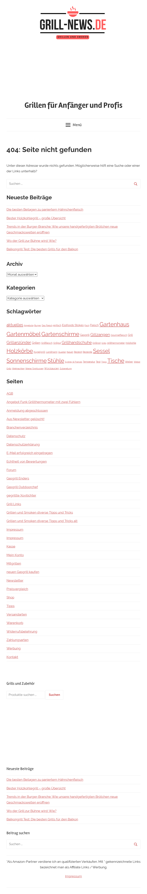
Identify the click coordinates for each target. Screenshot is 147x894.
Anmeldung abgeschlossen (27, 410)
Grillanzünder (19, 342)
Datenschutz (16, 436)
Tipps (104, 362)
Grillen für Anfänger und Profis (73, 105)
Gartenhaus (114, 324)
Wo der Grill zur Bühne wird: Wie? (31, 241)
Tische (115, 360)
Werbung (14, 648)
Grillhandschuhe (77, 342)
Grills (103, 343)
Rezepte (87, 352)
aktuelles (15, 325)
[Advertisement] (73, 71)
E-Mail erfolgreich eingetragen (30, 453)
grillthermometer (116, 343)
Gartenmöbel (24, 334)
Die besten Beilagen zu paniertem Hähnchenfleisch (45, 209)
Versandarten (17, 614)
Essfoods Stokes (73, 325)
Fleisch (94, 325)
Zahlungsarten (18, 640)
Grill (130, 335)
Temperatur (89, 361)
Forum (11, 470)
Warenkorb (15, 623)
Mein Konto (15, 555)
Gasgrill (85, 335)
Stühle (55, 360)
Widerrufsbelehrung (22, 631)
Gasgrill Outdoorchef (22, 487)
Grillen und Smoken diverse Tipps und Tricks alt (42, 521)
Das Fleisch (47, 325)
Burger (37, 325)
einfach (57, 325)
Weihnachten (18, 368)
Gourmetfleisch (119, 335)
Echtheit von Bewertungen (27, 461)
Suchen (54, 695)
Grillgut (57, 343)
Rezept (78, 352)
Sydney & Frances (73, 362)
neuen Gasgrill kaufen (23, 572)
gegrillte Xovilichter (21, 495)
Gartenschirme (60, 334)
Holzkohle (131, 343)
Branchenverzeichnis (22, 427)
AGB (10, 393)
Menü (77, 124)
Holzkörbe (20, 350)
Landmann (51, 352)
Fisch (86, 325)
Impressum (15, 529)
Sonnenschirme (27, 360)
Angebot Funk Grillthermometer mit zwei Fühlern (43, 402)
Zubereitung (66, 368)
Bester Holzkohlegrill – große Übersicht (36, 218)
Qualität (62, 352)
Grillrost (96, 343)
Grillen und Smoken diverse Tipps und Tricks (40, 512)
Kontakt (12, 657)
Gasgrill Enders (18, 478)
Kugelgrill (39, 352)
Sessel (101, 350)
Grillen (36, 342)
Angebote (28, 325)
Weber (129, 361)
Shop (10, 597)
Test (98, 361)
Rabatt (70, 352)
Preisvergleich (17, 589)
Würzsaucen (51, 368)
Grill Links (14, 504)
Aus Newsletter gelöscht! (25, 419)
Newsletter (15, 580)
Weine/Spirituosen (34, 368)
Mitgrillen (14, 563)
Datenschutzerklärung (23, 444)
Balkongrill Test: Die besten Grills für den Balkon (42, 249)
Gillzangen (100, 334)
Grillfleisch (46, 343)
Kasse (11, 546)
